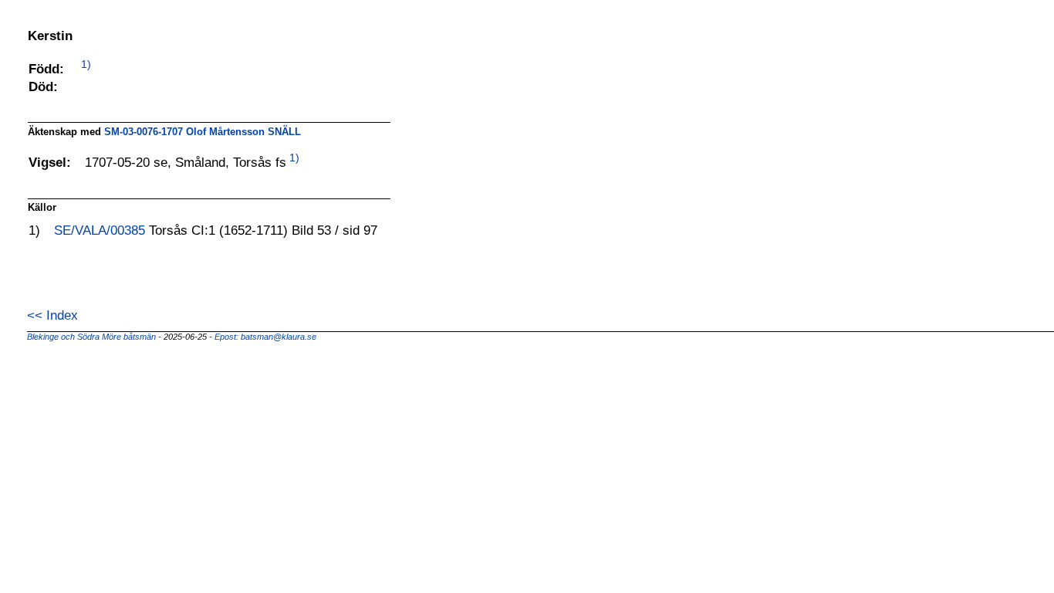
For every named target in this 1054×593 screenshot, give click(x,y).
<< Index (52, 315)
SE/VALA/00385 (101, 230)
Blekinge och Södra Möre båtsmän (92, 336)
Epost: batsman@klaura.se (265, 336)
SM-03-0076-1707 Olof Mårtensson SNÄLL (202, 131)
